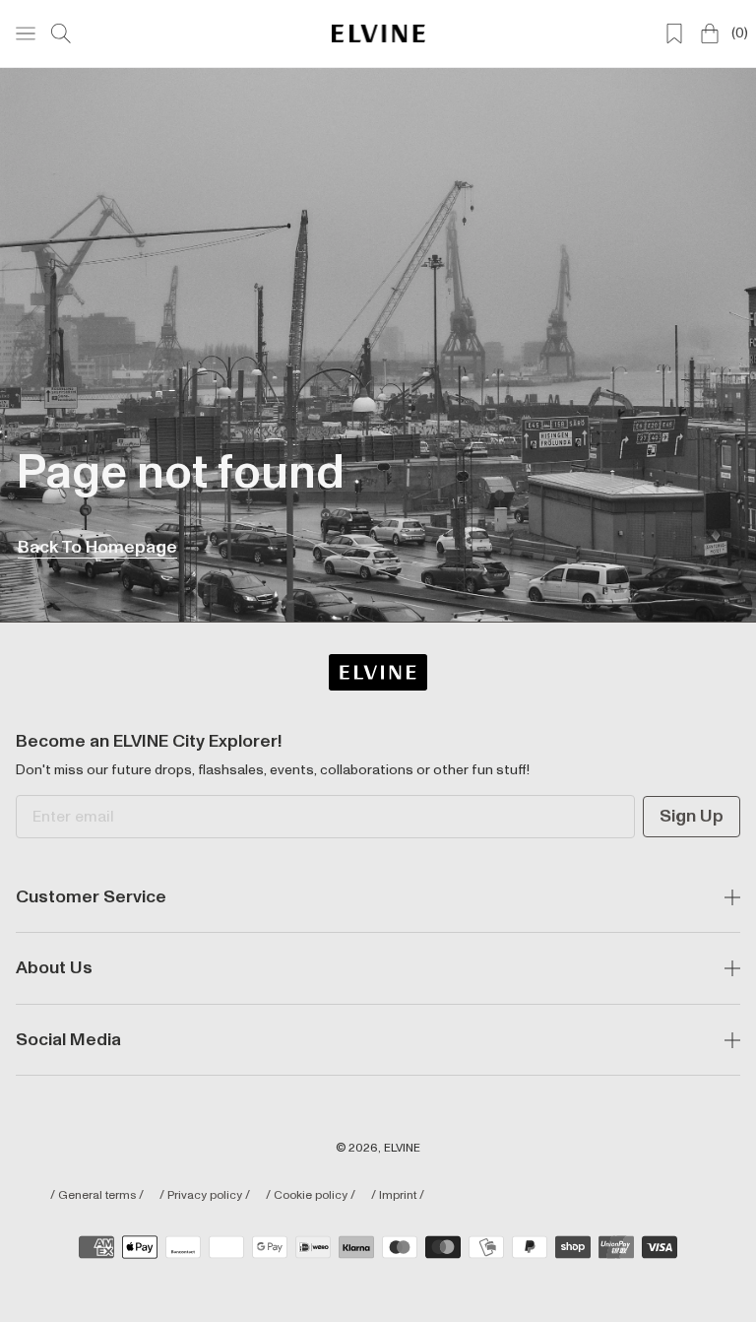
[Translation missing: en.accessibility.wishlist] (674, 33)
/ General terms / (97, 1196)
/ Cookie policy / (310, 1196)
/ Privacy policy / (204, 1196)
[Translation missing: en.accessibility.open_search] (61, 33)
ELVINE (402, 1148)
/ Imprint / (397, 1196)
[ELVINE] (378, 33)
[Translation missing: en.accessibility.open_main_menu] (25, 33)
